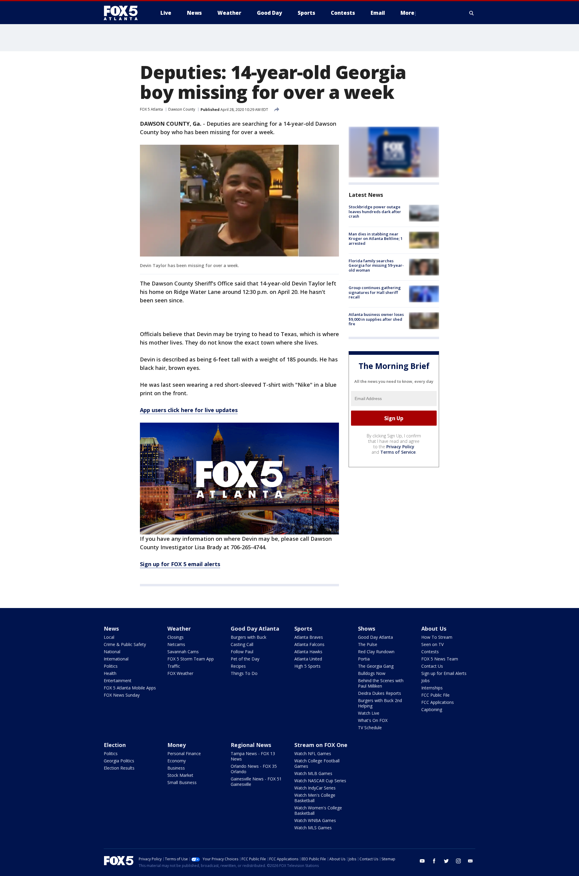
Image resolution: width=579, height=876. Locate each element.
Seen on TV (432, 644)
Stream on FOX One (320, 744)
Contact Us (432, 666)
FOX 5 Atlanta (151, 109)
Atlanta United (308, 659)
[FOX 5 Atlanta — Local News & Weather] (124, 13)
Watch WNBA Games (315, 820)
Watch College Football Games (317, 763)
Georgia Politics (119, 761)
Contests (430, 651)
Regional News (251, 744)
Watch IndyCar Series (315, 788)
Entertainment (117, 680)
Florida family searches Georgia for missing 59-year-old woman (376, 265)
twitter (446, 861)
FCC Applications (437, 702)
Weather (179, 628)
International (116, 659)
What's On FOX (373, 720)
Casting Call (242, 644)
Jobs (425, 680)
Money (176, 744)
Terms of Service (398, 452)
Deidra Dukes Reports (379, 693)
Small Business (182, 782)
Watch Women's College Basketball (318, 810)
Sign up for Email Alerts (444, 673)
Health (110, 673)
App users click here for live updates (189, 410)
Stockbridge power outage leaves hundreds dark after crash (375, 211)
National (112, 651)
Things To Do (244, 673)
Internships (432, 688)
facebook (434, 861)
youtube (422, 861)
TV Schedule (370, 727)
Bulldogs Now (371, 673)
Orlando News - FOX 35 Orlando (254, 768)
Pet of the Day (245, 659)
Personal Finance (184, 753)
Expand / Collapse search (471, 12)
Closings (175, 637)
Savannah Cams (183, 651)
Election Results (119, 768)
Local (109, 637)
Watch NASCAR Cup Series (320, 780)
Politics (111, 666)
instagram (458, 861)
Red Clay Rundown (376, 651)
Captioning (431, 709)
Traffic (173, 666)
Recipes (238, 666)
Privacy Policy (400, 446)
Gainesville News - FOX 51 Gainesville (256, 781)
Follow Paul (242, 651)
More (407, 12)
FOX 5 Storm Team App (190, 659)
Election (115, 744)
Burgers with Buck (248, 637)
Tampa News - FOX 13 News (253, 756)
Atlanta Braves (308, 637)
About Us (433, 628)
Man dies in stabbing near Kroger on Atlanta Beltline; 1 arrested (376, 238)
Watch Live (368, 713)
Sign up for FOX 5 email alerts (180, 564)
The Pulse (367, 644)
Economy (176, 761)
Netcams (176, 644)
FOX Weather (180, 673)
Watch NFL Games (312, 753)
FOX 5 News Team (439, 659)
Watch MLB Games (313, 773)
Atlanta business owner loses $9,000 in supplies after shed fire (376, 319)
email (470, 861)
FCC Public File (435, 695)
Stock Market (180, 775)
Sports (303, 628)
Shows (366, 628)
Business (176, 768)
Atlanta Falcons (309, 644)
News (111, 628)
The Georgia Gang (376, 666)
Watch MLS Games (313, 827)
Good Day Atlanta (255, 628)
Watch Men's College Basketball (314, 797)
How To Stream (436, 637)
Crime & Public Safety (125, 644)
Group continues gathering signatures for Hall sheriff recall (375, 292)
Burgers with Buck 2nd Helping (380, 703)
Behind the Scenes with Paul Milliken (380, 683)
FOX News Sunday (122, 695)
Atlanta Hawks (308, 651)
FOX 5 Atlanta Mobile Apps (130, 688)
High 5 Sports (307, 666)
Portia (364, 659)
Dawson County (181, 109)
